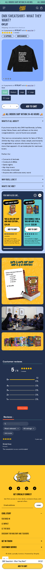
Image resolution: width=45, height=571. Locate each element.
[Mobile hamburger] (4, 7)
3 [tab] (8, 78)
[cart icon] (41, 8)
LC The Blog (6, 528)
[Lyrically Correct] (22, 8)
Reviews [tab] (8, 416)
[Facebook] (10, 488)
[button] (22, 30)
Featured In (6, 518)
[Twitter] (18, 488)
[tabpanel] (22, 60)
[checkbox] (8, 433)
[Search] (37, 8)
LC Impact (5, 523)
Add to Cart (22, 566)
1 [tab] (3, 78)
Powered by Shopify (32, 554)
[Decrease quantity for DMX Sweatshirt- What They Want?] (4, 106)
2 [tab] (6, 78)
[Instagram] (26, 488)
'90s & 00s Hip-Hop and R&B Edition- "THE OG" (11, 220)
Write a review (22, 408)
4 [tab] (10, 78)
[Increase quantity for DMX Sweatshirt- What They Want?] (17, 106)
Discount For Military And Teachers (15, 533)
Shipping (5, 28)
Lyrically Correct (18, 554)
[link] (22, 281)
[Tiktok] (34, 488)
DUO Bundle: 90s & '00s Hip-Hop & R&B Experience (32, 220)
